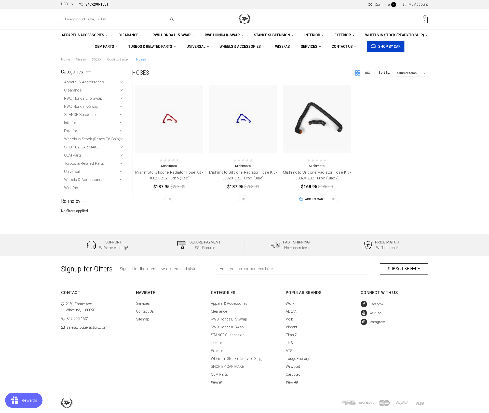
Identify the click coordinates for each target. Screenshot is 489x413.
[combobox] (119, 19)
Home (65, 59)
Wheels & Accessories (241, 46)
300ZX (96, 59)
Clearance (128, 35)
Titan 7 (291, 335)
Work (290, 303)
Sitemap (142, 319)
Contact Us (343, 46)
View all (216, 382)
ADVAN (291, 311)
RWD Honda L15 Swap (172, 35)
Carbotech (294, 374)
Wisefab (282, 46)
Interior (312, 35)
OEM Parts (105, 46)
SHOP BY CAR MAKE (81, 147)
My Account (418, 4)
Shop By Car (389, 46)
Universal (196, 46)
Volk (289, 319)
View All (292, 382)
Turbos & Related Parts (150, 46)
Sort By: (384, 72)
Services (309, 46)
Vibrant (291, 327)
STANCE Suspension (272, 35)
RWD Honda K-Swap (222, 35)
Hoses (141, 59)
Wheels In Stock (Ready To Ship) (395, 35)
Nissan (81, 59)
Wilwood (293, 366)
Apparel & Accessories (83, 35)
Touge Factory (297, 359)
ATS (289, 351)
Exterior (343, 35)
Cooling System (118, 59)
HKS (289, 343)
